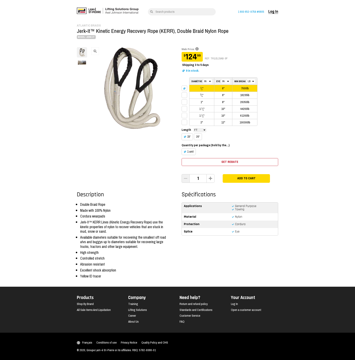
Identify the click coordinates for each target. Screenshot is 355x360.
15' (189, 136)
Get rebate (229, 162)
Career (132, 316)
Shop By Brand (85, 304)
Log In (273, 12)
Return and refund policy (194, 304)
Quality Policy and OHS (154, 342)
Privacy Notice (129, 342)
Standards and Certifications (196, 310)
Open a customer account (246, 310)
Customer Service (190, 316)
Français (87, 342)
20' (198, 136)
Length (186, 130)
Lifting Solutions (137, 310)
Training (133, 304)
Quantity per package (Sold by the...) (205, 145)
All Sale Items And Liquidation (94, 310)
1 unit (190, 151)
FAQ (182, 321)
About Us (133, 321)
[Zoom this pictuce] (132, 88)
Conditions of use (106, 342)
